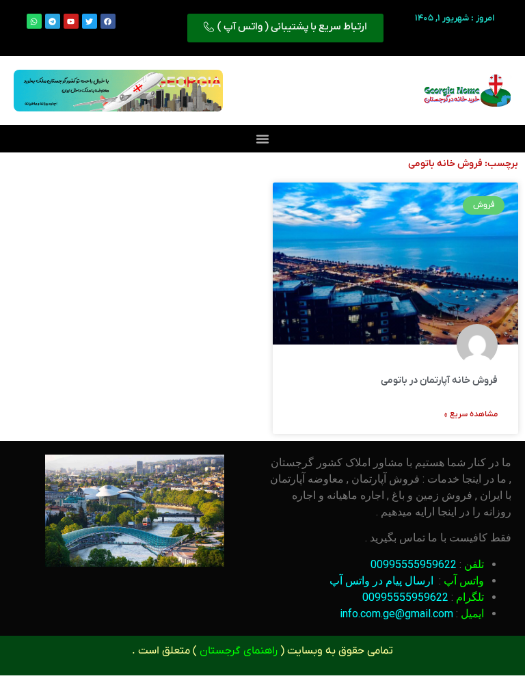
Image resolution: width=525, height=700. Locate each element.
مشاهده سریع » (471, 414)
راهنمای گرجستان (239, 651)
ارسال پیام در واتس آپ (381, 580)
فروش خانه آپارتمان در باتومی (439, 380)
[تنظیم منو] (262, 139)
